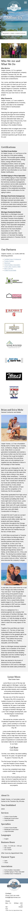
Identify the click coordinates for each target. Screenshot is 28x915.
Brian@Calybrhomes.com (12, 897)
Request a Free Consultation (14, 33)
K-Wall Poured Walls (10, 270)
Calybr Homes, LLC (14, 7)
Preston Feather (9, 261)
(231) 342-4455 (14, 895)
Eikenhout (7, 263)
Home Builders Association (12, 265)
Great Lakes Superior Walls (12, 266)
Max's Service (8, 268)
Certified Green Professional (12, 259)
